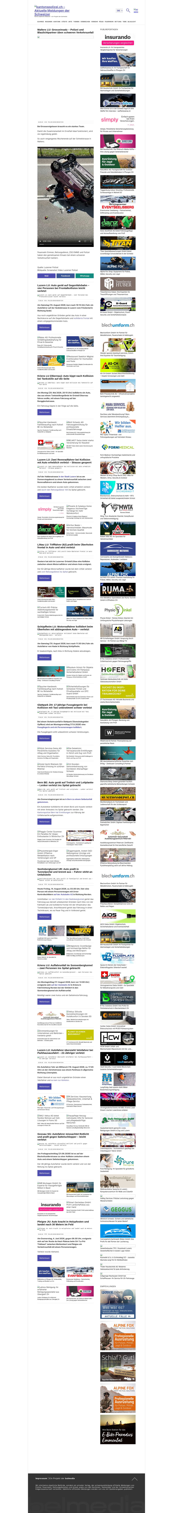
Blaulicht (132, 22)
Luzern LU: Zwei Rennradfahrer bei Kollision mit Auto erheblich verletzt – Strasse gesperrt (64, 461)
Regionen (48, 22)
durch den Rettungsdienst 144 (54, 490)
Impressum (41, 1478)
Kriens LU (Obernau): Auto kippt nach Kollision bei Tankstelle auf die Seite (65, 377)
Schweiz (40, 22)
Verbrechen (85, 22)
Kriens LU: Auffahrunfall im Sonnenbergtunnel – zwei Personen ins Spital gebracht (65, 966)
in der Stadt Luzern (67, 476)
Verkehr (94, 22)
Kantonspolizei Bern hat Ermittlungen (53, 812)
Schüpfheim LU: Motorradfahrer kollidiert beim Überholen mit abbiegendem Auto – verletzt (65, 628)
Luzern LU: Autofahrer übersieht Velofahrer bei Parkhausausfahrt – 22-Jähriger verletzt (65, 1051)
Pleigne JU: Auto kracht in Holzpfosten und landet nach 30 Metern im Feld (63, 1223)
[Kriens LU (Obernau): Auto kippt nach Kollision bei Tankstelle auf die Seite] (65, 383)
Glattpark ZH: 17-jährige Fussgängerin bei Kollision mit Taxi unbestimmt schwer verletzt (64, 706)
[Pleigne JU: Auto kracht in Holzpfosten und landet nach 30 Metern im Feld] (65, 1229)
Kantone (56, 22)
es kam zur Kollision (60, 1080)
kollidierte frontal (81, 318)
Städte (64, 22)
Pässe (101, 22)
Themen (76, 22)
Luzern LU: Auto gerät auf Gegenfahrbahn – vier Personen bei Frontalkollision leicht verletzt (63, 288)
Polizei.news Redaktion (55, 122)
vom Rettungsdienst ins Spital (54, 572)
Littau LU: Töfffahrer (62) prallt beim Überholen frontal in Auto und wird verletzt (65, 546)
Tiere (125, 22)
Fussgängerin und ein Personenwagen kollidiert (59, 727)
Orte (70, 22)
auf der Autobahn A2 (63, 894)
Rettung (118, 22)
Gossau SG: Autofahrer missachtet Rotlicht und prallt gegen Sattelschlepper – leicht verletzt (63, 1137)
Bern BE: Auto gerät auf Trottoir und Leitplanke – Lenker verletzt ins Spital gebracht (65, 784)
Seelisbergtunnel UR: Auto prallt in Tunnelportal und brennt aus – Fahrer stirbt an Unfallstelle (64, 872)
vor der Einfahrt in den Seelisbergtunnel (66, 899)
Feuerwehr (109, 22)
